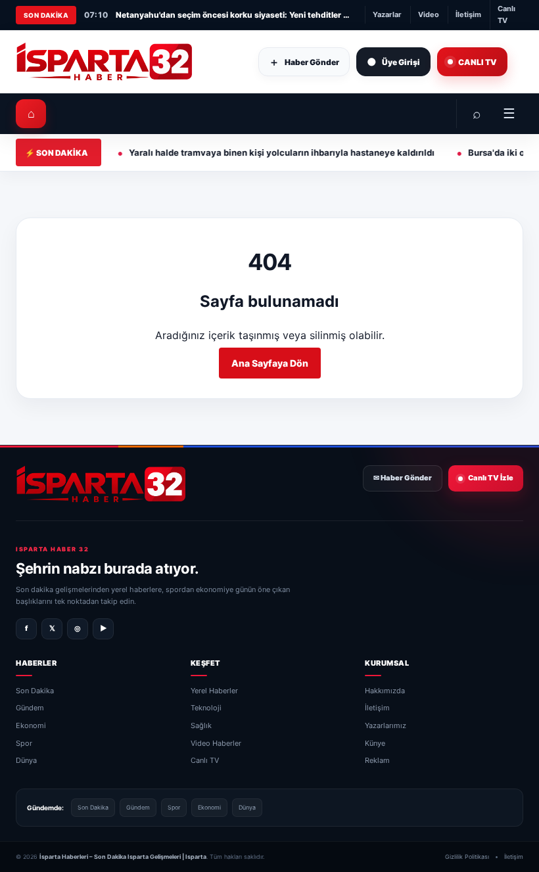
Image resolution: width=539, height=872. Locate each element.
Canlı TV (506, 14)
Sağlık (201, 725)
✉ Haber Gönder (402, 477)
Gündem (30, 708)
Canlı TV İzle (490, 477)
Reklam (377, 760)
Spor (24, 743)
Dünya (26, 760)
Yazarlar (387, 14)
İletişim (468, 14)
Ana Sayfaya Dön (269, 363)
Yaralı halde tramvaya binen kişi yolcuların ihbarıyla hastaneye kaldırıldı (245, 152)
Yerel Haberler (214, 690)
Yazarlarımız (385, 725)
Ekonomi (31, 725)
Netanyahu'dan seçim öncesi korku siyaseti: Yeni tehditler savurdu (234, 15)
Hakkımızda (385, 690)
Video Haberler (216, 743)
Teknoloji (206, 708)
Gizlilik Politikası (467, 856)
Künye (375, 743)
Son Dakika (35, 690)
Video (428, 14)
